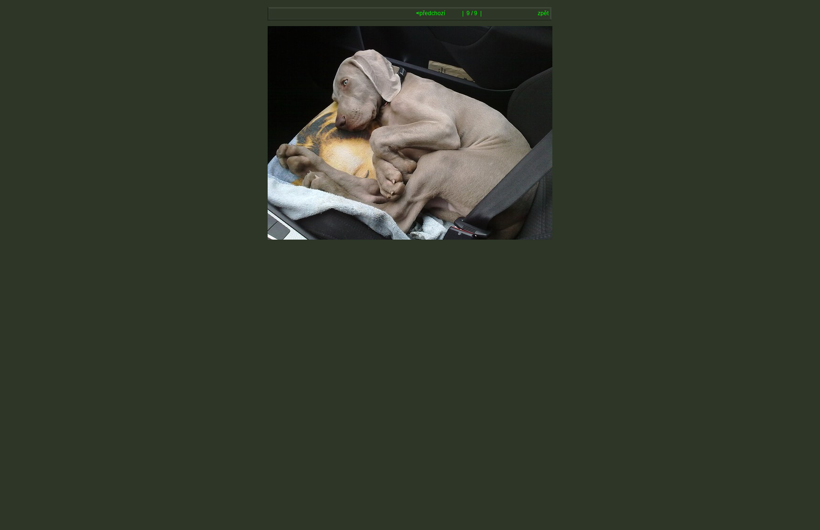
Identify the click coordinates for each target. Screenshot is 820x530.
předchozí (431, 13)
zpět (543, 13)
